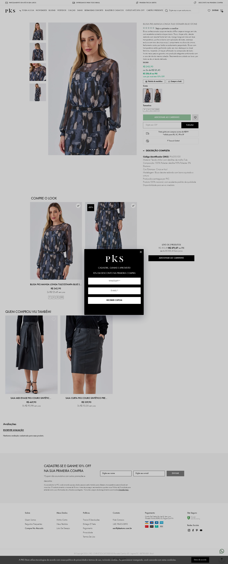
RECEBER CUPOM (114, 300)
